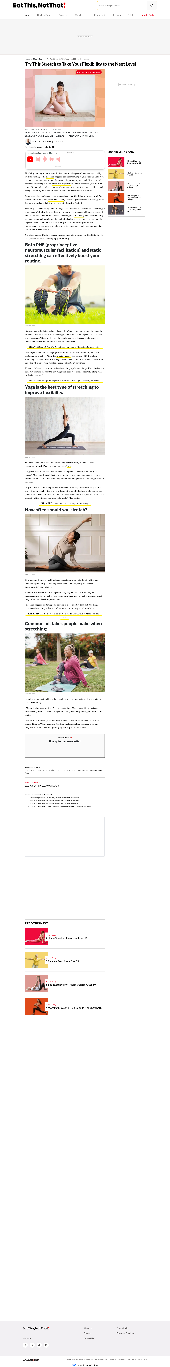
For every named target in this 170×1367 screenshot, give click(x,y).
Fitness (41, 785)
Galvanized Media (83, 1360)
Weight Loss (81, 15)
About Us (88, 1328)
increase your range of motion (49, 180)
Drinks (131, 15)
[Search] (152, 5)
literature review (64, 355)
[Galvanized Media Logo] (31, 1360)
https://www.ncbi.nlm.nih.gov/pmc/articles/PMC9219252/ (57, 803)
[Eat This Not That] (65, 738)
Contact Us (89, 1338)
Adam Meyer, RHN (43, 142)
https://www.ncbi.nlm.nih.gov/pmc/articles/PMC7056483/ (57, 800)
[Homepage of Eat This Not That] (36, 1328)
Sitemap (87, 1333)
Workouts (53, 785)
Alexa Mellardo (44, 147)
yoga (69, 465)
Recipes (117, 15)
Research (50, 176)
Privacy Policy (123, 1328)
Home (27, 59)
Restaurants (100, 15)
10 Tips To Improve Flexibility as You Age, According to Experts (70, 380)
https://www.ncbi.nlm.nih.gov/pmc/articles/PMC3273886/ (57, 798)
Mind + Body (148, 15)
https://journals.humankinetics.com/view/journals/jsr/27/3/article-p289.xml (63, 806)
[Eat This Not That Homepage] (39, 5)
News (27, 15)
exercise (30, 785)
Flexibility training (33, 173)
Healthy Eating (44, 15)
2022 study (79, 215)
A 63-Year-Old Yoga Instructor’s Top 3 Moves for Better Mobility (70, 346)
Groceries (63, 15)
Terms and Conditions (126, 1333)
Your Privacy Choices (88, 1365)
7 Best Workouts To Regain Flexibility (71, 503)
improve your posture (61, 183)
